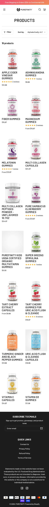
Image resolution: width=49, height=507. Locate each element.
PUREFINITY (20, 504)
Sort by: (21, 32)
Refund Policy (24, 453)
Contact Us (24, 444)
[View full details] (13, 59)
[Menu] (4, 9)
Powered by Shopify (32, 504)
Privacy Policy (24, 449)
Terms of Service (24, 458)
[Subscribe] (41, 428)
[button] (39, 9)
